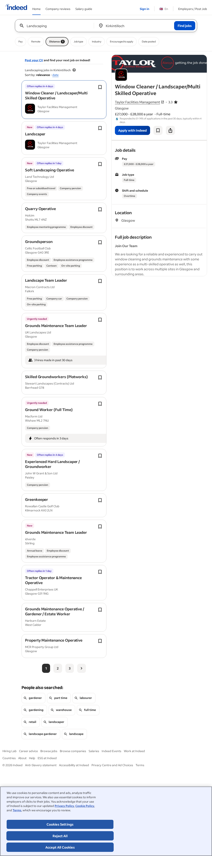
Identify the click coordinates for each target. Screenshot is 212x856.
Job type (78, 41)
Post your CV (34, 60)
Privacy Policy (64, 806)
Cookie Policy (84, 806)
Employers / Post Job (192, 9)
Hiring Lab (9, 751)
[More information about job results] (74, 70)
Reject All (60, 836)
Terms (17, 810)
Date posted (149, 41)
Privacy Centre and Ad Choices (112, 765)
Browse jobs (48, 751)
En (163, 9)
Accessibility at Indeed (74, 765)
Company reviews (58, 9)
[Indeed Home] (16, 7)
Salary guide (83, 9)
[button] (56, 95)
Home (36, 9)
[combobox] (56, 25)
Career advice (28, 751)
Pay (20, 41)
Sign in (144, 9)
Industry (96, 41)
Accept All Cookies (60, 847)
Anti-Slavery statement (41, 765)
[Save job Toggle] (100, 87)
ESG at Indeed (47, 758)
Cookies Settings (60, 824)
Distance (56, 41)
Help (32, 758)
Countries (9, 758)
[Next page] (81, 668)
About (22, 758)
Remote (35, 41)
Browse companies (73, 751)
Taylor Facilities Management (137, 102)
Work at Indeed (134, 751)
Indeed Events (111, 751)
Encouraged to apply (121, 41)
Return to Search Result (179, 57)
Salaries (94, 751)
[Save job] (158, 130)
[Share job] (170, 130)
